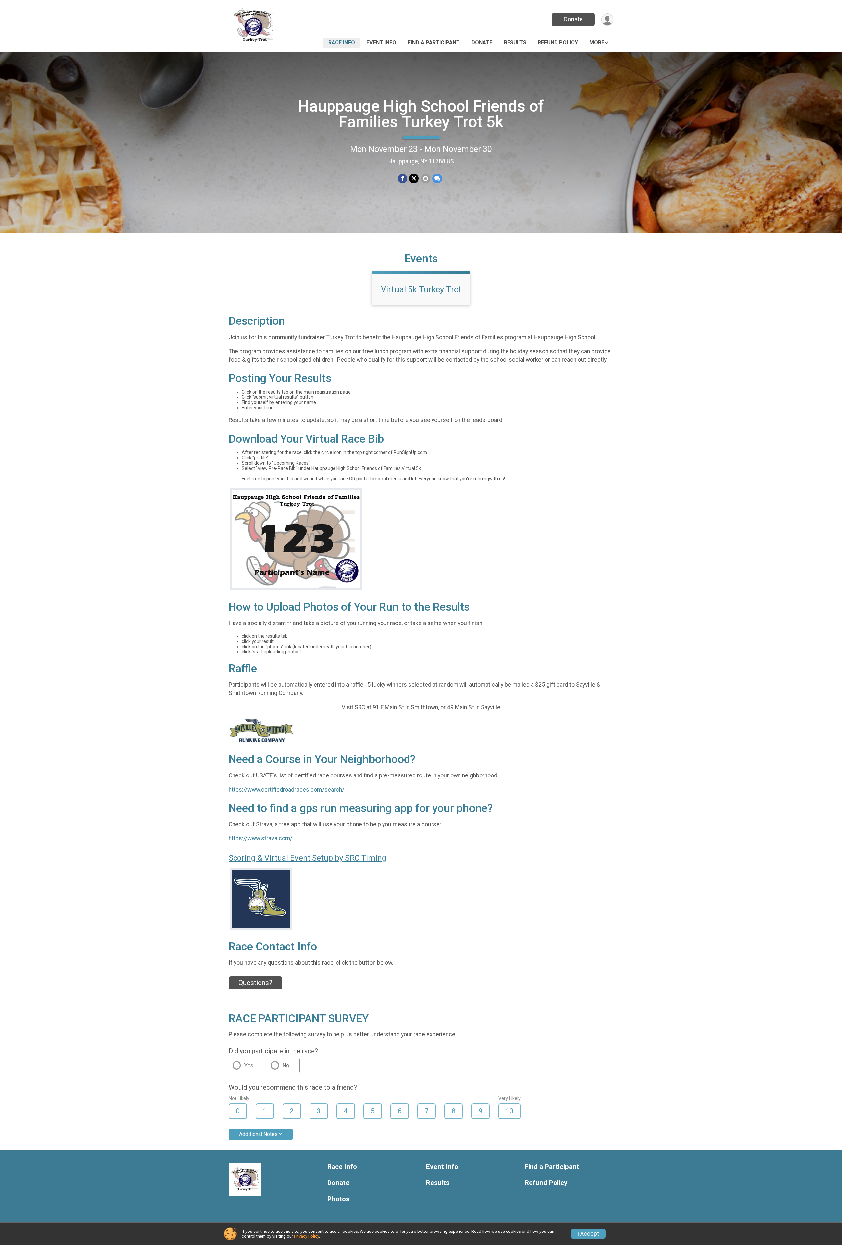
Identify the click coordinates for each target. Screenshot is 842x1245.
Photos (338, 1199)
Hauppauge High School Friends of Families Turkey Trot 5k (421, 114)
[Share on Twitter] (414, 178)
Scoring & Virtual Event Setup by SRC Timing (307, 858)
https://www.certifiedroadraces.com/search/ (286, 789)
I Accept (588, 1234)
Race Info (341, 42)
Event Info (381, 42)
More (596, 42)
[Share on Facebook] (402, 178)
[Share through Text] (437, 178)
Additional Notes (258, 1134)
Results (515, 42)
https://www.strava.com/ (260, 838)
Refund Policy (558, 42)
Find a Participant (434, 42)
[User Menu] (607, 19)
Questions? (255, 983)
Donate (573, 19)
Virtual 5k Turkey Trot (421, 289)
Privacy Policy (306, 1236)
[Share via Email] (425, 178)
